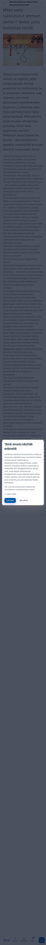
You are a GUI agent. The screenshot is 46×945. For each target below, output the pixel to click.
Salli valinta (23, 500)
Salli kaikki (10, 500)
